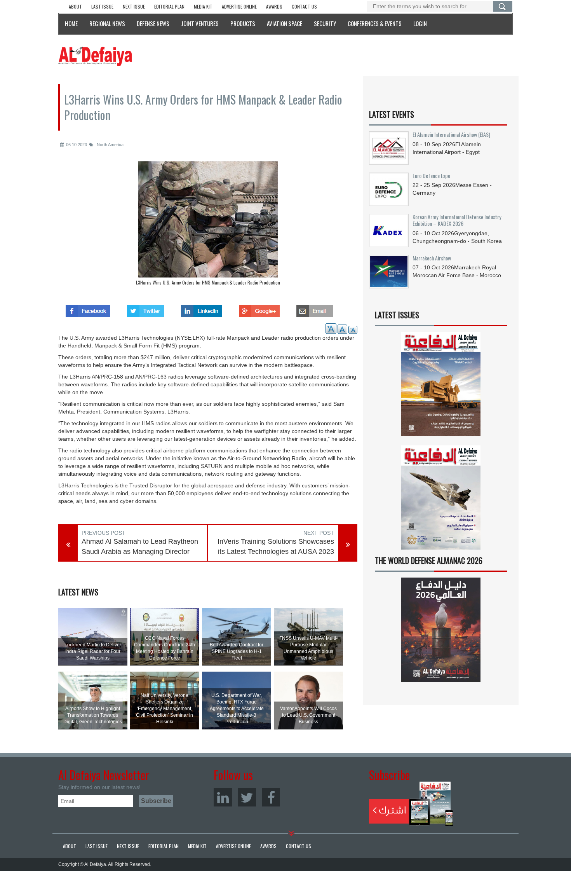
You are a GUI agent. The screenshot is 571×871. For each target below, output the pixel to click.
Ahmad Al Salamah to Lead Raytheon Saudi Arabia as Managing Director (140, 546)
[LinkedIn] (223, 797)
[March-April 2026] (441, 387)
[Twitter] (247, 797)
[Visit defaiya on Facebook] (88, 308)
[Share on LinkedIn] (201, 308)
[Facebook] (271, 797)
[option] (207, 225)
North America (110, 144)
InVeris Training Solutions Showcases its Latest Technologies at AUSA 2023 (276, 546)
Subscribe (411, 804)
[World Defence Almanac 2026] (441, 630)
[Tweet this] (145, 308)
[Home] (95, 56)
